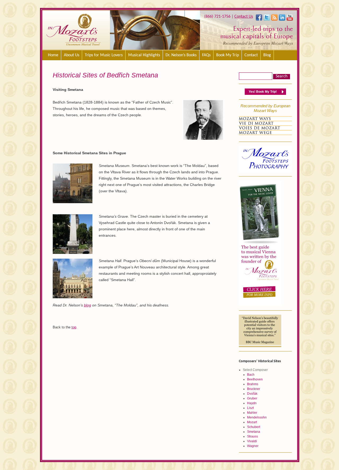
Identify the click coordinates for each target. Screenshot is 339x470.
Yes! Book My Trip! (263, 92)
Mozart (252, 422)
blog (87, 305)
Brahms (252, 384)
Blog (267, 55)
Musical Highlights (144, 55)
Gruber (252, 398)
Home (53, 55)
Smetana (253, 432)
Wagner (252, 446)
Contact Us (243, 17)
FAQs (206, 55)
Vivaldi (252, 441)
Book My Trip (227, 55)
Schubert (253, 427)
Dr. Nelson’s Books (181, 55)
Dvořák (252, 393)
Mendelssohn (257, 417)
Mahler (252, 413)
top (74, 327)
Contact (251, 55)
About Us (71, 55)
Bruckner (253, 389)
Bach (251, 374)
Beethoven (255, 379)
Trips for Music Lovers (104, 55)
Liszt (250, 408)
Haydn (252, 403)
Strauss (252, 436)
